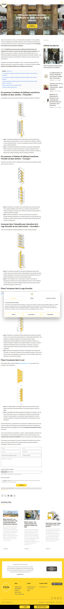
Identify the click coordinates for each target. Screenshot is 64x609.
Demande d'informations (32, 26)
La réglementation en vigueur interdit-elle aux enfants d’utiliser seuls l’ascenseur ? (56, 75)
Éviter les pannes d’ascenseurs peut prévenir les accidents (53, 66)
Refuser (13, 314)
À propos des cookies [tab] (51, 298)
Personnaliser (31, 314)
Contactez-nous (42, 607)
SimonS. (59, 80)
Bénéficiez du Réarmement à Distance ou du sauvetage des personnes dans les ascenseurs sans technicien (55, 100)
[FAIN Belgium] (4, 4)
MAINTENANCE (18, 588)
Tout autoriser (50, 314)
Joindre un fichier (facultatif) (7, 469)
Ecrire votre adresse (5, 477)
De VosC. (59, 91)
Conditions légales (41, 602)
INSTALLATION (18, 592)
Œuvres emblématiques (19, 594)
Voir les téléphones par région (52, 569)
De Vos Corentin (37, 12)
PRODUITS (17, 590)
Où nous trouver (30, 588)
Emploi (28, 590)
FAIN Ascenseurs (18, 587)
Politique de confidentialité (50, 602)
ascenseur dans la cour (24, 363)
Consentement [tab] (13, 298)
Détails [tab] (32, 298)
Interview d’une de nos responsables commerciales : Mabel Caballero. (56, 86)
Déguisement (9, 71)
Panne (25, 607)
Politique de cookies (59, 602)
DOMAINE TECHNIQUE (57, 584)
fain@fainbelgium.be (31, 587)
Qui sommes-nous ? (43, 587)
